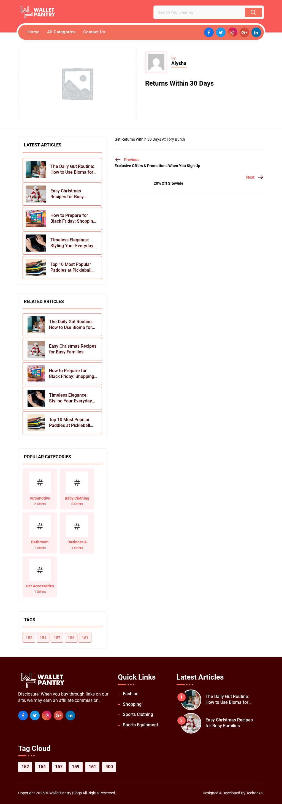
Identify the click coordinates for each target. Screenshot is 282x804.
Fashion (131, 693)
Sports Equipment (140, 724)
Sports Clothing (138, 714)
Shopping (132, 704)
